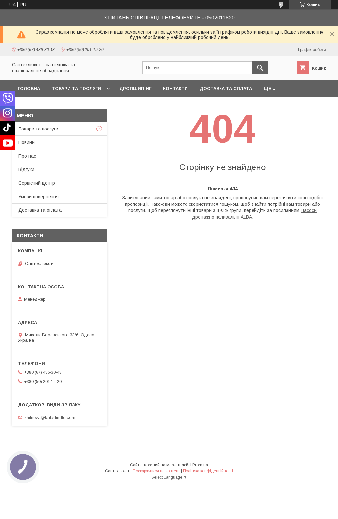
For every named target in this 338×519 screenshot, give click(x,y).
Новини (26, 142)
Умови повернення (38, 196)
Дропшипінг (135, 88)
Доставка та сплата (226, 88)
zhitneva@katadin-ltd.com (49, 417)
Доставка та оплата (40, 210)
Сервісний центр (36, 183)
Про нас (27, 156)
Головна (29, 88)
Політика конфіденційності (208, 471)
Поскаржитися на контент (156, 471)
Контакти (175, 88)
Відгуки (26, 169)
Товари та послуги (76, 88)
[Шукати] (260, 67)
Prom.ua (200, 465)
